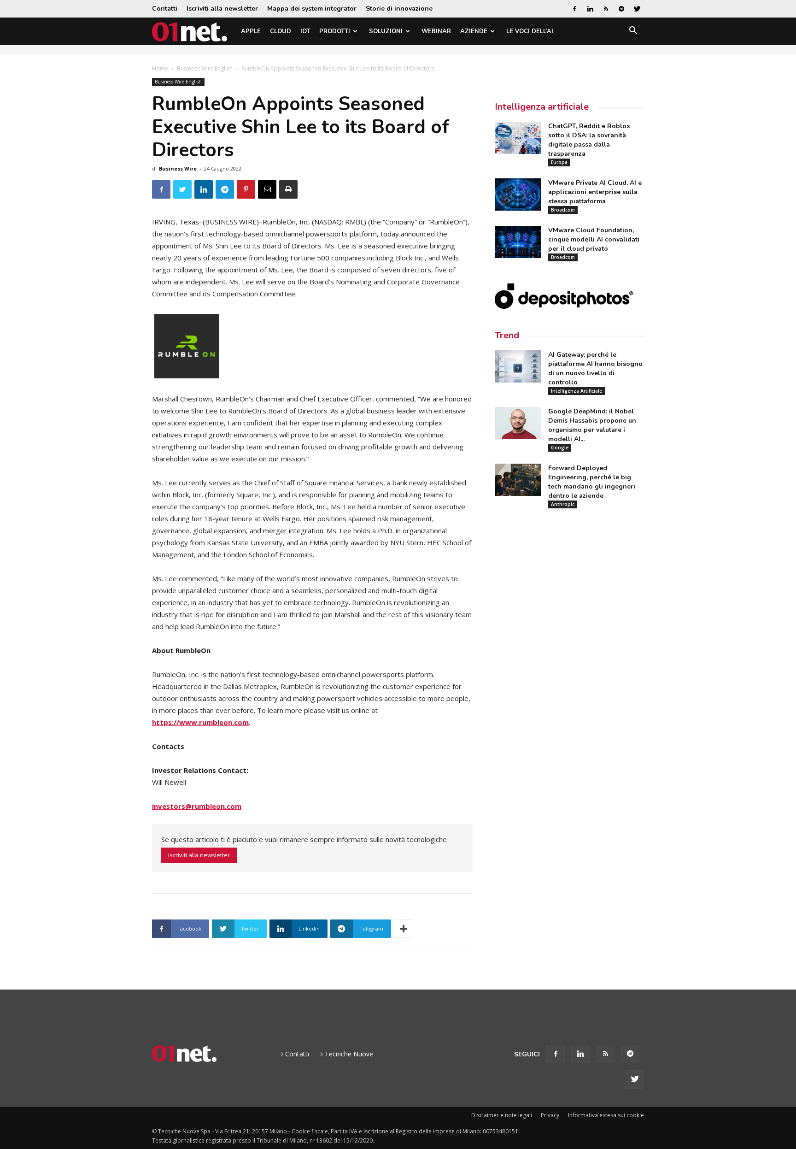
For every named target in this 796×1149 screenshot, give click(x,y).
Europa (559, 162)
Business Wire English (205, 68)
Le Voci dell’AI (529, 31)
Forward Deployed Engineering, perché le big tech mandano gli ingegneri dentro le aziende (591, 482)
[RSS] (606, 9)
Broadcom (563, 209)
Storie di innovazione (399, 8)
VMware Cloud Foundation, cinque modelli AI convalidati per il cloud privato (593, 239)
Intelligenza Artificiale (576, 391)
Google (559, 447)
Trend (507, 335)
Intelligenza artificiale (542, 106)
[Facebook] (574, 9)
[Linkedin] (590, 9)
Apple (251, 31)
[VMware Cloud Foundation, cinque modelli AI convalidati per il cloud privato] (518, 242)
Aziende (473, 31)
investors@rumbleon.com (196, 806)
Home (160, 68)
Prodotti (334, 31)
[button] (633, 32)
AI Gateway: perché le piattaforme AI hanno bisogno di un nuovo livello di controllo (595, 368)
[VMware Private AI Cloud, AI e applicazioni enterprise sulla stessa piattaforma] (518, 194)
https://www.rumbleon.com (200, 722)
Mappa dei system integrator (312, 8)
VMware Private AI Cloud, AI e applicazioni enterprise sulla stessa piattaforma (595, 192)
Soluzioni (386, 31)
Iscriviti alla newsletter (222, 8)
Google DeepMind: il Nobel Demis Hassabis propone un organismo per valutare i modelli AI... (592, 425)
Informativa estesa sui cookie (606, 1115)
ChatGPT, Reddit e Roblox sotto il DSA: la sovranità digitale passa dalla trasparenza (589, 140)
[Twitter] (637, 9)
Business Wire (178, 168)
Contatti (164, 8)
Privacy (550, 1115)
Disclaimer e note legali (501, 1115)
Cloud (280, 31)
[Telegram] (621, 9)
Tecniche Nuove (349, 1053)
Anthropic (562, 504)
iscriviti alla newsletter (199, 855)
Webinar (436, 31)
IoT (305, 31)
